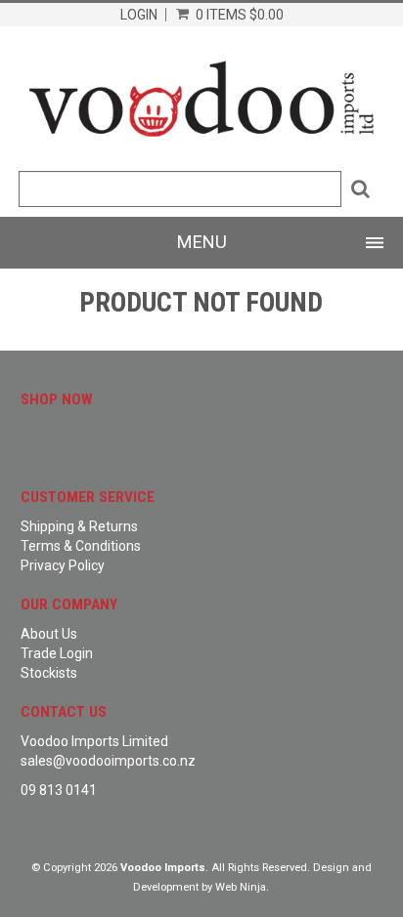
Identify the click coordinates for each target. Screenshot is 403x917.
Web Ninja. (242, 887)
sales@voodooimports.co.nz (108, 761)
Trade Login (57, 653)
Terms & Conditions (81, 546)
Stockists (49, 673)
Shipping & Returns (79, 526)
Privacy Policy (63, 565)
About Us (49, 634)
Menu (202, 241)
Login (138, 14)
